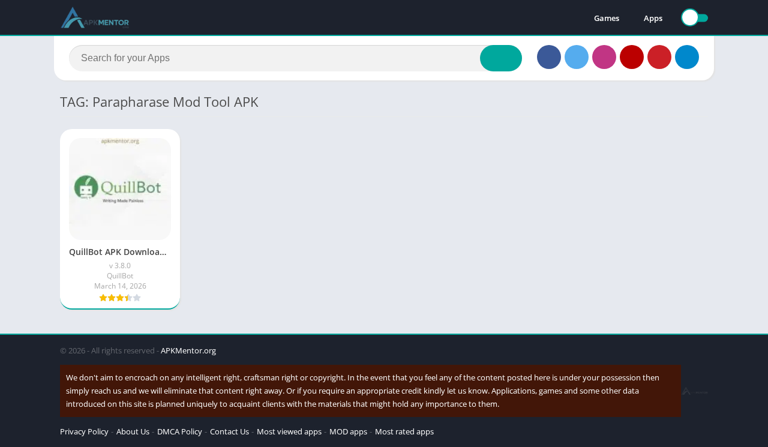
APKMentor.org (188, 350)
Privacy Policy (84, 431)
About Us (132, 431)
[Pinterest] (659, 57)
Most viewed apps (289, 431)
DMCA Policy (179, 431)
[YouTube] (632, 57)
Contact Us (229, 431)
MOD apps (348, 431)
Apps (653, 18)
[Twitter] (577, 57)
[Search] (501, 58)
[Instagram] (604, 57)
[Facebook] (549, 57)
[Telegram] (687, 57)
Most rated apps (404, 431)
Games (606, 18)
